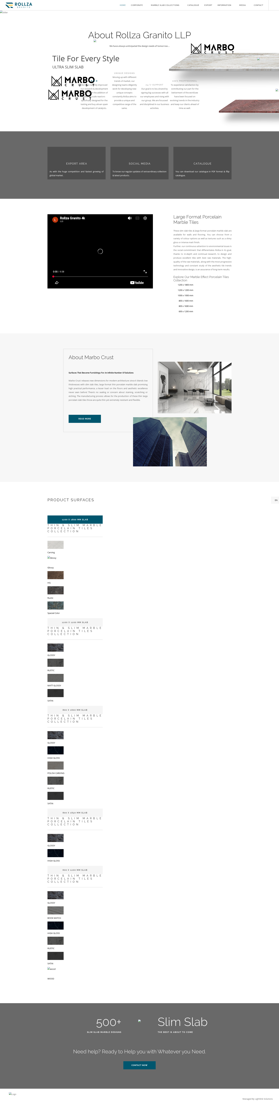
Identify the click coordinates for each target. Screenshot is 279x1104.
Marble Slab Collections (165, 5)
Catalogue (193, 5)
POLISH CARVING (55, 773)
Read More (84, 419)
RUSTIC (50, 670)
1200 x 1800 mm (185, 284)
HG (49, 582)
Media (242, 5)
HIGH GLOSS (53, 757)
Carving (51, 552)
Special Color (53, 613)
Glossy (50, 567)
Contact (258, 5)
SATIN (50, 700)
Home (123, 5)
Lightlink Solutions (264, 1098)
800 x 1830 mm (185, 306)
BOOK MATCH (54, 918)
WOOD (50, 978)
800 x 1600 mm (185, 300)
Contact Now (139, 1065)
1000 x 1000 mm (185, 295)
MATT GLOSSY (54, 685)
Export (208, 5)
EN (276, 500)
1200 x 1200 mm (185, 290)
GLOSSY (51, 655)
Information (224, 5)
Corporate (137, 5)
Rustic (50, 597)
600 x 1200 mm (185, 311)
